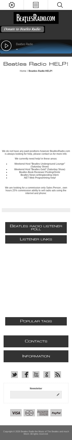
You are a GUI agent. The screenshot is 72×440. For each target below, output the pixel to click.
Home (23, 71)
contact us (46, 153)
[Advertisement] (36, 112)
